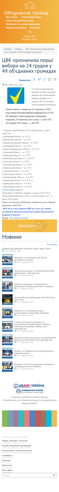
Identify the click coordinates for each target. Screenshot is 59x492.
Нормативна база (31, 16)
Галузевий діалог (29, 39)
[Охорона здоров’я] (27, 418)
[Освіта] (21, 418)
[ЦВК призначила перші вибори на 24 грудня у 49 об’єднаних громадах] (16, 95)
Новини (18, 49)
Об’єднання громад (26, 13)
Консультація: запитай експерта (17, 450)
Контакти (35, 27)
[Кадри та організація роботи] (16, 418)
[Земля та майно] (5, 418)
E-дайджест (7, 455)
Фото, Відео (7, 470)
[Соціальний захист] (37, 418)
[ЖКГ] (48, 418)
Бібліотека (7, 465)
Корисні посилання (16, 27)
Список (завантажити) (12, 189)
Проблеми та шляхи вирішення (23, 24)
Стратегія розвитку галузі (20, 20)
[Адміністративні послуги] (43, 418)
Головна (8, 49)
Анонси (26, 225)
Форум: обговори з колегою (14, 440)
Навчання (6, 460)
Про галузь (12, 16)
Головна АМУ (29, 36)
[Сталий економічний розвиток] (32, 418)
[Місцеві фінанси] (10, 418)
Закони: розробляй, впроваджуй (16, 445)
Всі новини (52, 244)
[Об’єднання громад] (54, 418)
